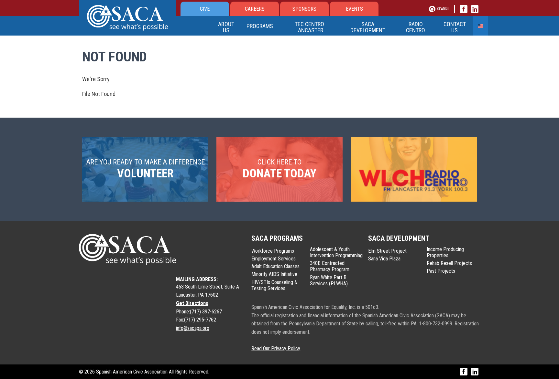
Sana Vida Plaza (384, 259)
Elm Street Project (387, 251)
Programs (260, 26)
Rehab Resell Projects (449, 263)
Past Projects (441, 271)
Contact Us (455, 27)
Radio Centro (415, 27)
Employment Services (273, 259)
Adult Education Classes (275, 266)
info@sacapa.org (192, 328)
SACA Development (367, 27)
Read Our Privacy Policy (275, 348)
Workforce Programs (272, 251)
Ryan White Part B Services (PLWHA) (329, 280)
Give (205, 9)
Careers (255, 9)
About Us (226, 27)
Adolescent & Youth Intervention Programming (336, 252)
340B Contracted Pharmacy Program (329, 266)
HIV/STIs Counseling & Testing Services (274, 285)
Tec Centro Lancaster (309, 27)
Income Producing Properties (445, 252)
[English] (480, 26)
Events (354, 9)
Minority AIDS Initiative (274, 274)
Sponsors (304, 9)
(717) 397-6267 (206, 312)
